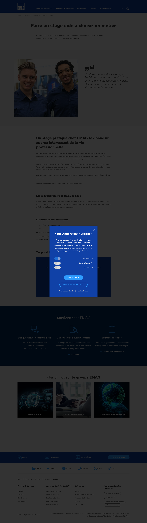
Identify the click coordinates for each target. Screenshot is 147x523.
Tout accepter (73, 278)
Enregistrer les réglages (73, 285)
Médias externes (84, 263)
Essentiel (86, 258)
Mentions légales (82, 291)
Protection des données (66, 291)
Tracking (87, 267)
